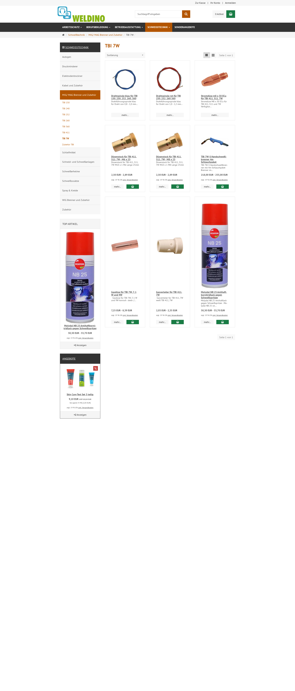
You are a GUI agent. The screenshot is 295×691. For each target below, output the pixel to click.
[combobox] (125, 55)
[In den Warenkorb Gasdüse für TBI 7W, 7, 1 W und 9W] (132, 322)
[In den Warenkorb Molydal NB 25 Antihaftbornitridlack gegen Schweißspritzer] (222, 322)
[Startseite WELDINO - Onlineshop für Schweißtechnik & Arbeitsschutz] (81, 13)
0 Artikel (219, 14)
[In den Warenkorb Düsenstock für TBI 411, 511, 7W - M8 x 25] (177, 186)
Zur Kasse (200, 2)
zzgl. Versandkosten (130, 180)
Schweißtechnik (158, 27)
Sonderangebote (185, 27)
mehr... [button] (125, 115)
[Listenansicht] (206, 55)
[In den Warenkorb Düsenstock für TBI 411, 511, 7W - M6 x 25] (132, 186)
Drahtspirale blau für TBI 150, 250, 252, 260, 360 (124, 97)
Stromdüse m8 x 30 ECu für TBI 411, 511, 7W (213, 97)
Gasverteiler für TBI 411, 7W (169, 293)
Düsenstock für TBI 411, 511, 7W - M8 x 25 (168, 158)
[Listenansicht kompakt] (213, 55)
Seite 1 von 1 (226, 55)
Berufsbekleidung (97, 27)
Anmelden (230, 2)
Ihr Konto (215, 2)
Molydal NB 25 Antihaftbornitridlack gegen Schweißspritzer (214, 294)
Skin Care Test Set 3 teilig (80, 394)
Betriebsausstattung (128, 27)
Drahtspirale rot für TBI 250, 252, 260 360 (168, 97)
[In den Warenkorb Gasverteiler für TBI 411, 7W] (177, 322)
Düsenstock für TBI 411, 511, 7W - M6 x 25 (124, 158)
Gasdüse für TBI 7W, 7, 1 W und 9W (123, 293)
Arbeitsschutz (71, 27)
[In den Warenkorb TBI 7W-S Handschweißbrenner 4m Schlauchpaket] (222, 186)
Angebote (69, 358)
